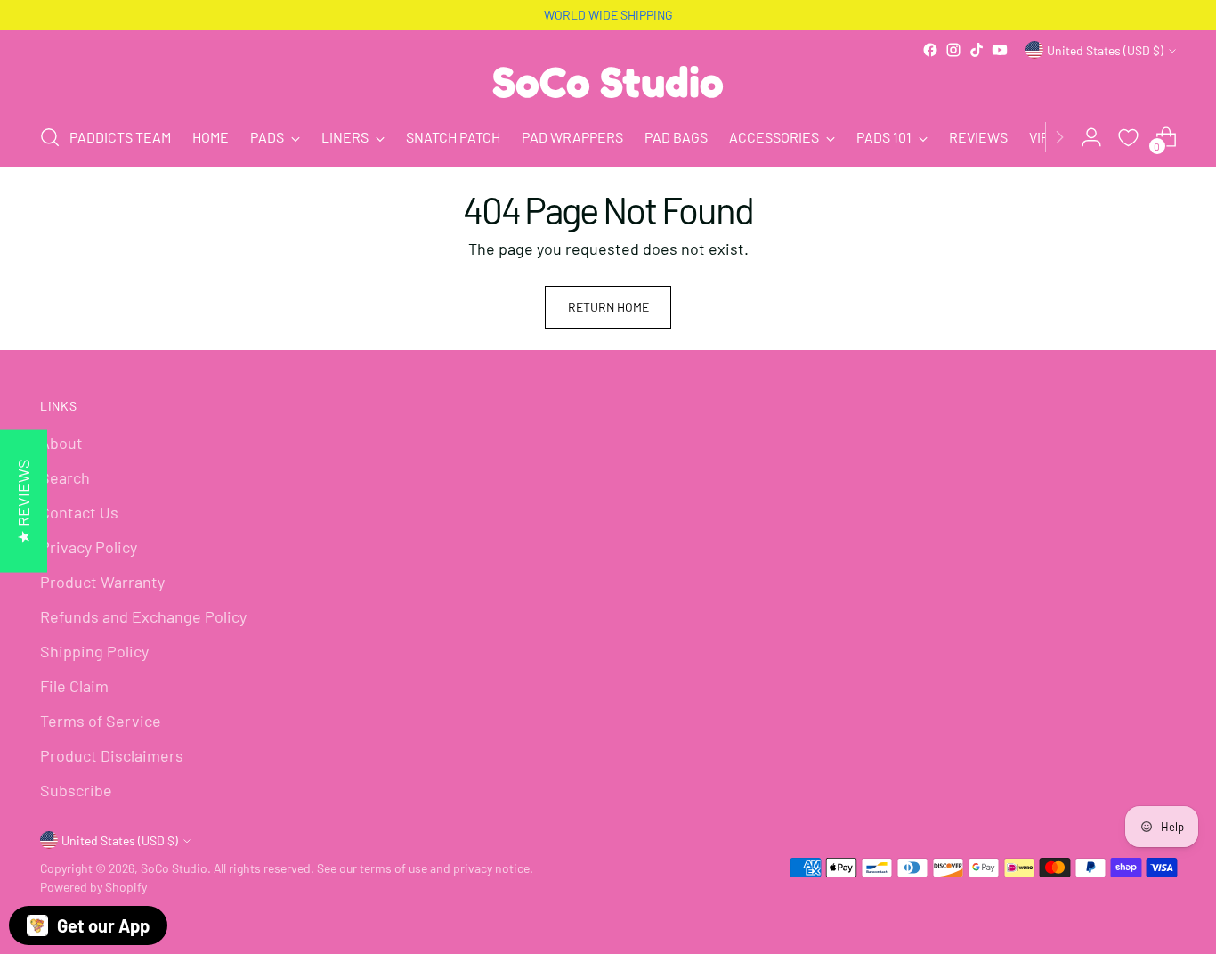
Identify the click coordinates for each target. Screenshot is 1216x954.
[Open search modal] (50, 137)
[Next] (1059, 137)
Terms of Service (100, 720)
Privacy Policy (88, 547)
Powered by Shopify (93, 886)
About (61, 443)
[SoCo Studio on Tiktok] (977, 50)
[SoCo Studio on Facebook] (930, 50)
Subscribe (76, 790)
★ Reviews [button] (23, 500)
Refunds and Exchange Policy (143, 616)
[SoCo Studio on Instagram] (953, 50)
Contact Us (79, 512)
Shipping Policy (94, 651)
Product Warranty (102, 581)
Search (65, 477)
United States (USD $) (1105, 50)
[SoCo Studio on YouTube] (1000, 50)
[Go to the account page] (1091, 137)
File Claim (74, 686)
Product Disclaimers (111, 755)
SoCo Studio (174, 868)
